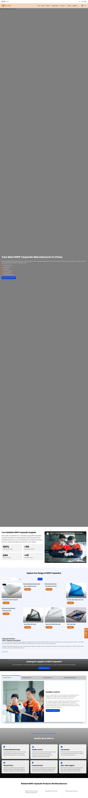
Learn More (6, 602)
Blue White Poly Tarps (51, 586)
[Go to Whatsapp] (6, 1)
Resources (62, 5)
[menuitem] (75, 5)
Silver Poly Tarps (71, 624)
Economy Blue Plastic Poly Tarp (75, 599)
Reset (40, 579)
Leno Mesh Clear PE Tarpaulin (10, 599)
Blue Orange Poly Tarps (30, 586)
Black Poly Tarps (7, 610)
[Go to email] (8, 2)
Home (39, 5)
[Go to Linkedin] (4, 1)
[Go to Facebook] (2, 1)
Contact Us (69, 5)
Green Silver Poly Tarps (30, 624)
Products (47, 5)
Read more (5, 651)
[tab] (11, 677)
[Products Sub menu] (50, 5)
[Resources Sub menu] (65, 5)
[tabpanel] (44, 701)
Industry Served (55, 5)
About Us (43, 5)
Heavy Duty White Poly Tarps (52, 624)
